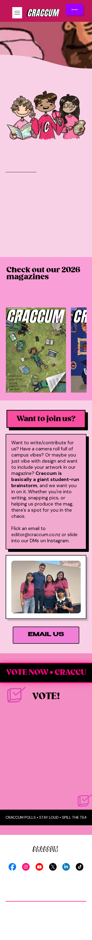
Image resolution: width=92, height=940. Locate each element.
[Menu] (17, 12)
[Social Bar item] (12, 867)
